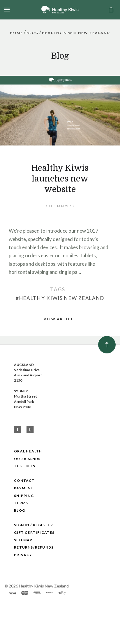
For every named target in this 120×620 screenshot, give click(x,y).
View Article (60, 319)
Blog (19, 510)
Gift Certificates (34, 532)
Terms (21, 503)
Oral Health (28, 451)
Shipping (24, 495)
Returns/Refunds (34, 547)
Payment (23, 488)
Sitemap (23, 540)
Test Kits (24, 466)
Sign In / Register (33, 525)
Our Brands (27, 459)
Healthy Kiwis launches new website (60, 178)
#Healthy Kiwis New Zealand (60, 298)
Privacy (23, 555)
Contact (24, 480)
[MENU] (8, 10)
